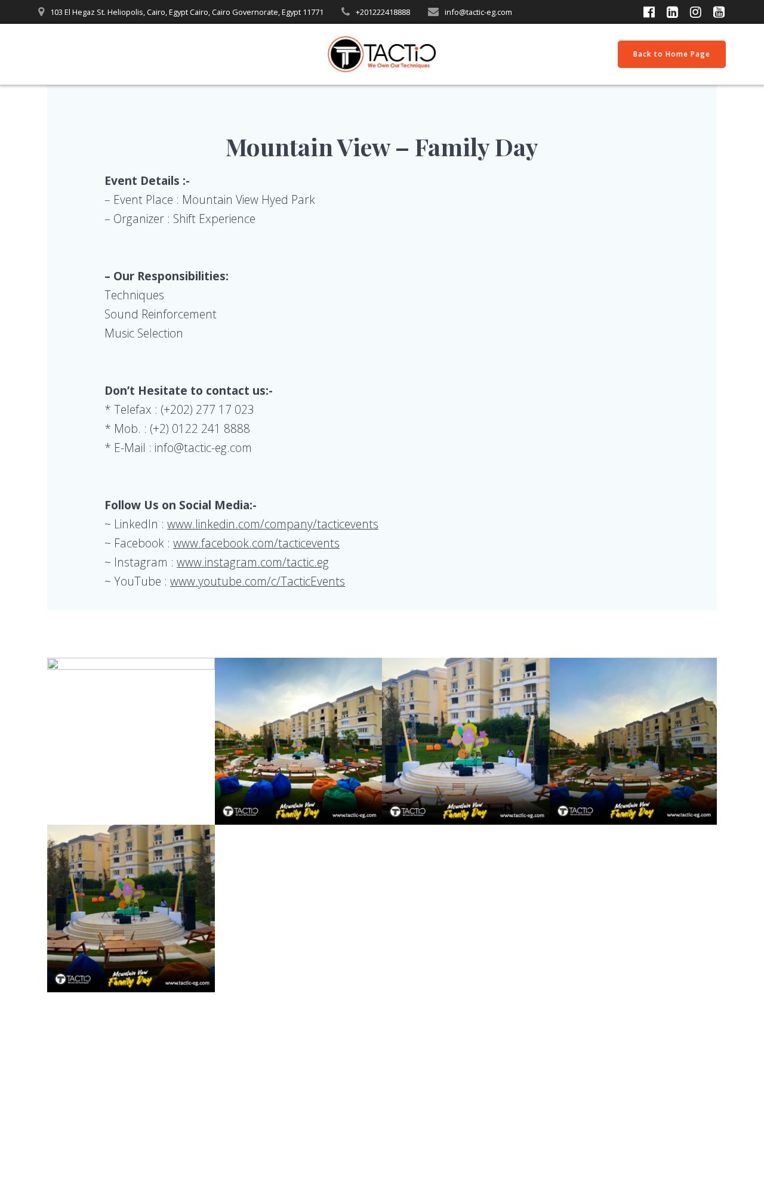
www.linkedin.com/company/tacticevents (272, 524)
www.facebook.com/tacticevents (256, 543)
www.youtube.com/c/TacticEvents (257, 581)
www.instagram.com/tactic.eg (253, 562)
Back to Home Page (671, 54)
